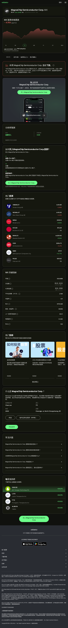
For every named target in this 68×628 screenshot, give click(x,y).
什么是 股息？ (62, 360)
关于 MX (16, 57)
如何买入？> (24, 57)
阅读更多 (9, 376)
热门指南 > (33, 57)
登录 (60, 2)
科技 (10, 418)
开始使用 (12, 427)
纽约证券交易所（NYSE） (28, 418)
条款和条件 (8, 604)
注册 (5, 49)
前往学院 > (35, 382)
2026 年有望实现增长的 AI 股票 (41, 360)
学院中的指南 (40, 186)
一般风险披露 (5, 610)
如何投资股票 (11, 360)
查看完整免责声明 (16, 604)
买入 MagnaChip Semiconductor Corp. (34, 92)
